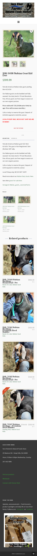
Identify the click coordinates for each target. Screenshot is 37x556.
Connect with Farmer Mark (11, 483)
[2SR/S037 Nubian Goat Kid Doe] (9, 200)
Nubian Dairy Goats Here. (25, 176)
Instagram (20, 509)
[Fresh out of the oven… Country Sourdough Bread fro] (18, 528)
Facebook (29, 509)
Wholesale (6, 479)
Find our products (8, 474)
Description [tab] (6, 138)
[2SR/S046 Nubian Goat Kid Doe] (9, 219)
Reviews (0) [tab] (14, 138)
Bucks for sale (7, 285)
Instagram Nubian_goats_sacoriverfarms (16, 185)
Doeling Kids (6, 429)
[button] (31, 31)
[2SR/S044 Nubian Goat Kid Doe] (24, 200)
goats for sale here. (15, 181)
